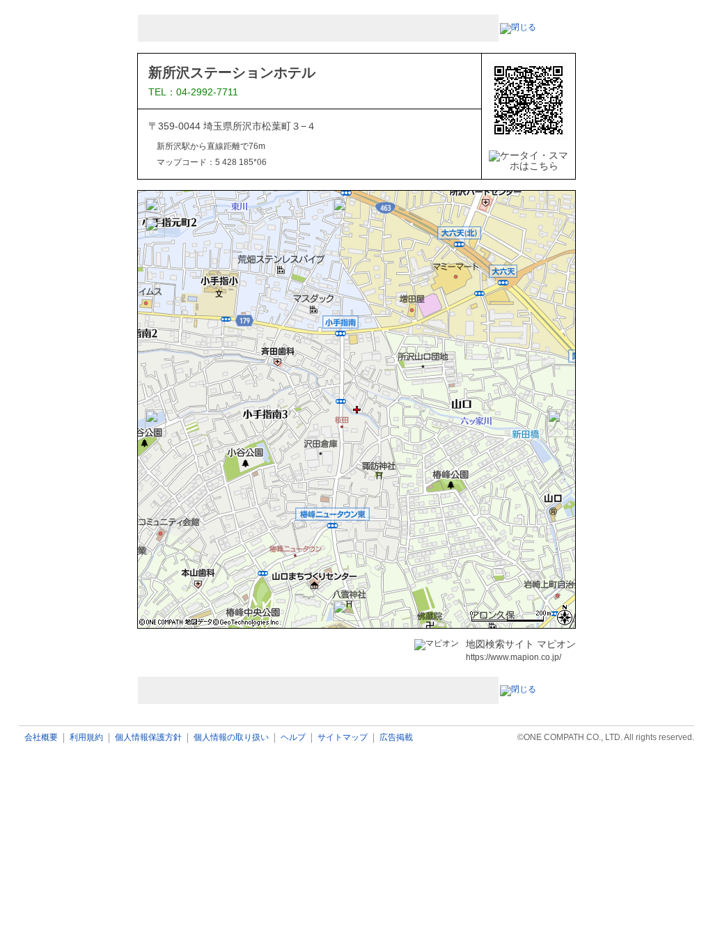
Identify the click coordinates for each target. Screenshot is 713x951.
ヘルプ (293, 737)
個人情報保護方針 (148, 737)
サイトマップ (343, 737)
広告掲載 (396, 737)
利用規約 (86, 737)
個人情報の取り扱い (231, 737)
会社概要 (41, 737)
